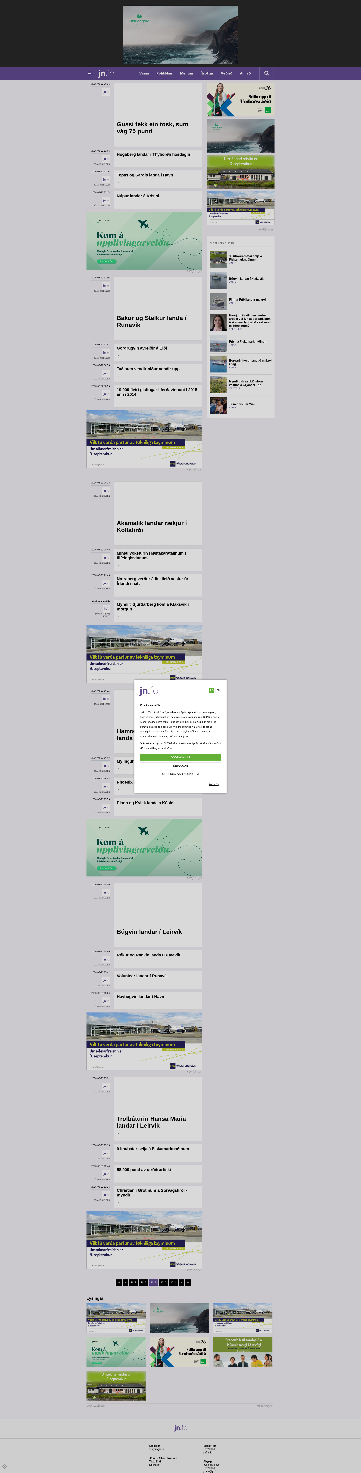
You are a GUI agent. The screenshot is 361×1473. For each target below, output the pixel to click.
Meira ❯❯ (214, 784)
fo (212, 690)
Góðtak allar (180, 757)
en (218, 690)
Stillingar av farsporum (180, 773)
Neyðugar (180, 765)
